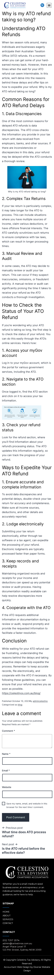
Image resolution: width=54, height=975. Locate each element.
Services (8, 919)
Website (6, 787)
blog (20, 704)
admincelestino (40, 701)
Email (6, 770)
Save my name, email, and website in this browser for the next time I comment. (26, 805)
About (7, 915)
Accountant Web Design (17, 967)
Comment (8, 730)
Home (6, 912)
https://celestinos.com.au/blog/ (21, 693)
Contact (8, 923)
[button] (49, 5)
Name (6, 754)
